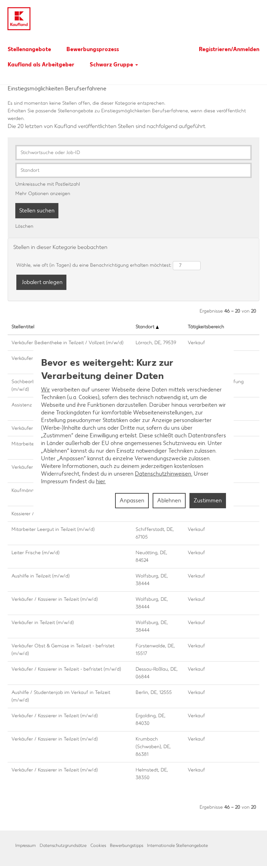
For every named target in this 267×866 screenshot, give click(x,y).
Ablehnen (169, 500)
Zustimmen (208, 500)
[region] (133, 433)
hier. (101, 481)
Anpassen (132, 500)
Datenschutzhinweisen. (163, 473)
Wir (45, 389)
